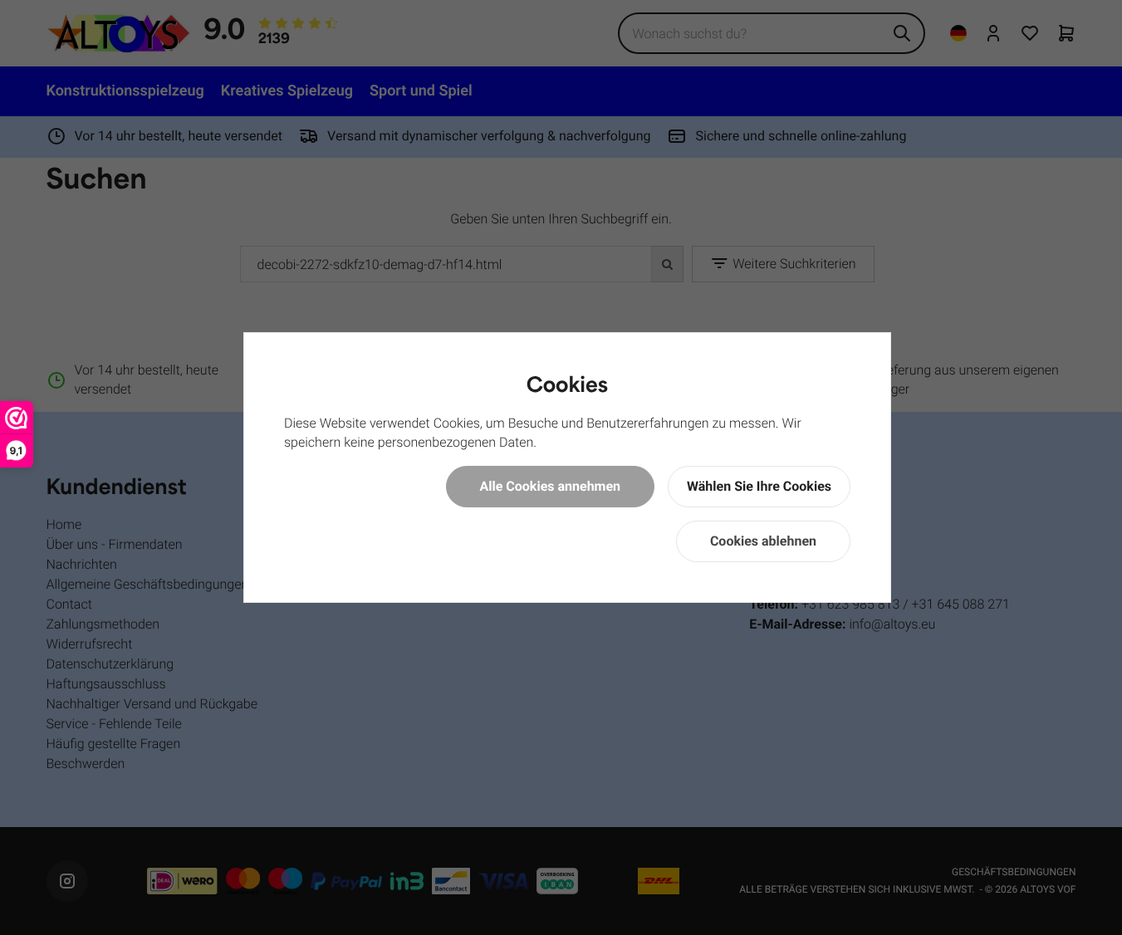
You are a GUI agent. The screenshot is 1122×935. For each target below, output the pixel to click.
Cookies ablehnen (763, 541)
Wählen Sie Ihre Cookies (759, 486)
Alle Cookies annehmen (550, 486)
